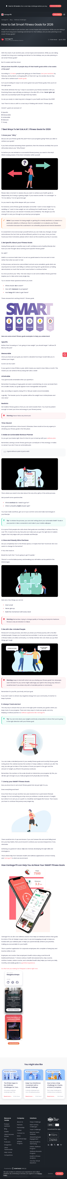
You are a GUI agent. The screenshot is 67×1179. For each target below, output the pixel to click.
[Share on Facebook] (17, 982)
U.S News (13, 73)
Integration (7, 1145)
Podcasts (7, 1142)
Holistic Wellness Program (35, 1148)
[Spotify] (61, 1145)
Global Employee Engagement (35, 1138)
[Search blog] (64, 354)
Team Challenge (35, 1129)
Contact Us (21, 1133)
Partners (20, 1125)
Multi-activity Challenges (34, 1126)
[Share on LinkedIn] (8, 982)
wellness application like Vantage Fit (33, 713)
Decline (50, 1173)
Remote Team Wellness (34, 1133)
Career (19, 1130)
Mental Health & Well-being (35, 1143)
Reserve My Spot (55, 6)
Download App (21, 1139)
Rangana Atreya (13, 975)
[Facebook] (52, 1145)
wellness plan (51, 438)
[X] (55, 1145)
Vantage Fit (4, 20)
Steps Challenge (35, 1122)
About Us (20, 1122)
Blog (11, 20)
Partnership (20, 1127)
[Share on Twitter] (12, 982)
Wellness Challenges (20, 20)
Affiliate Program (20, 1142)
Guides (6, 1132)
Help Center (8, 1152)
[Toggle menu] (64, 14)
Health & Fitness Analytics (35, 1157)
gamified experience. (28, 963)
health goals (22, 78)
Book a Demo (57, 14)
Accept (59, 1173)
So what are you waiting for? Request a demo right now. (19, 968)
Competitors (8, 1155)
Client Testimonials (8, 1148)
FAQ (5, 1139)
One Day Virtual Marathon (35, 1162)
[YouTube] (58, 1145)
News (19, 1136)
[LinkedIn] (48, 1145)
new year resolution (47, 73)
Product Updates (7, 1125)
